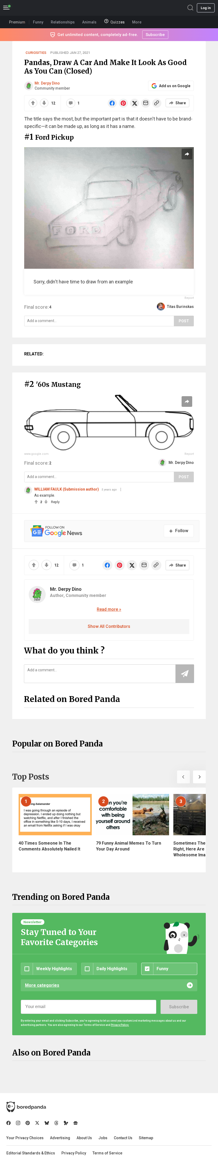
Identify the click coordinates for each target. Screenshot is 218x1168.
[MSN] (66, 1123)
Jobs (102, 1138)
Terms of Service (107, 1153)
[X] (37, 1123)
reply (55, 502)
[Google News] (75, 1123)
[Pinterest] (28, 1123)
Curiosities (36, 53)
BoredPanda (31, 8)
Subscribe (179, 1006)
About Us (84, 1138)
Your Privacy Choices (25, 1138)
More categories (42, 985)
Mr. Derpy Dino (47, 83)
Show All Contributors (109, 626)
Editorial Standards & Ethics (30, 1153)
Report (189, 297)
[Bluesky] (47, 1123)
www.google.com (36, 453)
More (136, 22)
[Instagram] (18, 1123)
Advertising (60, 1138)
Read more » (109, 609)
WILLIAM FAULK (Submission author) (66, 489)
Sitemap (146, 1138)
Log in (206, 8)
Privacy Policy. (120, 1024)
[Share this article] (187, 154)
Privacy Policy (73, 1153)
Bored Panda (26, 1107)
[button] (183, 776)
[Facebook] (8, 1123)
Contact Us (123, 1138)
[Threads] (56, 1123)
